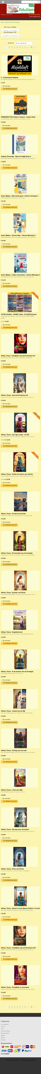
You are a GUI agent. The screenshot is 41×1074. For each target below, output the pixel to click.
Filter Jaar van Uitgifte (10, 27)
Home (2, 22)
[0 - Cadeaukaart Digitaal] (19, 65)
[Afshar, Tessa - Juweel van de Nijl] (19, 699)
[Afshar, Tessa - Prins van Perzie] (19, 857)
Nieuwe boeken (10, 22)
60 (31, 47)
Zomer (2, 1026)
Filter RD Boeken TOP (10, 32)
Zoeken (38, 2)
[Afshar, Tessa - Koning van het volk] (20, 738)
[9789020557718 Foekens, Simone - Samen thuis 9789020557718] (20, 105)
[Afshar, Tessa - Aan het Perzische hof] (19, 383)
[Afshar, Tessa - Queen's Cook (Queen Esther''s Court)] (20, 896)
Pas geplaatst (5, 1024)
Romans (17, 22)
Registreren (9, 14)
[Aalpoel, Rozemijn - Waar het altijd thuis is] (19, 144)
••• (28, 47)
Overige (3, 1040)
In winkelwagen (10, 89)
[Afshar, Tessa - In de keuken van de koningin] (20, 659)
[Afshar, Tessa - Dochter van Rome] (20, 580)
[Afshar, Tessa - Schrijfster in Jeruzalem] (20, 975)
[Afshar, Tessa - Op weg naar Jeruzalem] (20, 817)
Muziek (3, 1037)
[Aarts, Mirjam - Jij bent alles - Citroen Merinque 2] (19, 223)
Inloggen (3, 14)
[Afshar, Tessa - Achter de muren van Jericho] (19, 462)
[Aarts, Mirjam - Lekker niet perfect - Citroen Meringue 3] (20, 263)
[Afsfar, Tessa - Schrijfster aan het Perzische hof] (20, 343)
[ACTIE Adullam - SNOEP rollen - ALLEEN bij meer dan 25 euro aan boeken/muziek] (19, 302)
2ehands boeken (5, 1031)
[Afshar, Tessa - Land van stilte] (19, 778)
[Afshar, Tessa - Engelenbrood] (19, 620)
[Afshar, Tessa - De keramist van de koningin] (19, 541)
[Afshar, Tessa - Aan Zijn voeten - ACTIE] (20, 422)
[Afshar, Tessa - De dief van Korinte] (20, 501)
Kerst (2, 1029)
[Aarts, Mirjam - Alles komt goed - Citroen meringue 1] (20, 184)
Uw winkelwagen (34, 14)
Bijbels (3, 1035)
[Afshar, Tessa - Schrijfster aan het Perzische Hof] (19, 936)
